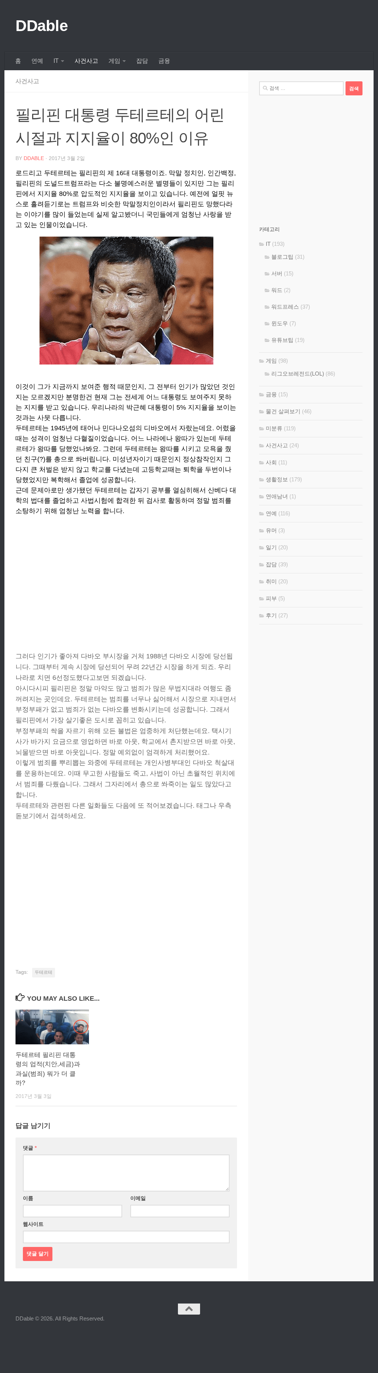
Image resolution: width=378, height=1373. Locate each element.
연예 (37, 61)
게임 (114, 61)
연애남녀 (277, 496)
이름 (28, 1198)
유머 (271, 530)
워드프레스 (285, 307)
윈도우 (279, 323)
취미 (271, 581)
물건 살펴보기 (283, 411)
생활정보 (277, 479)
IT (56, 61)
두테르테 (43, 972)
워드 (276, 290)
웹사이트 (33, 1224)
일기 (271, 547)
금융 (164, 61)
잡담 (142, 61)
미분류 (274, 428)
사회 (271, 462)
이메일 (138, 1198)
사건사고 (86, 61)
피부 (271, 598)
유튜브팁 (282, 340)
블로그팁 (282, 257)
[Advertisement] (126, 574)
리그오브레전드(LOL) (297, 373)
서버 (276, 273)
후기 (271, 615)
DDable (42, 25)
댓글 (30, 1148)
